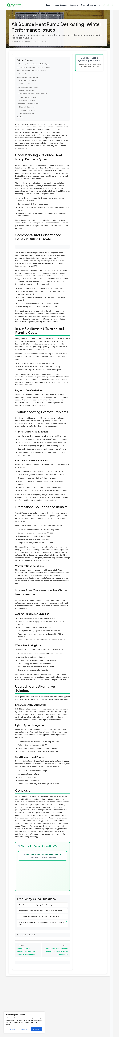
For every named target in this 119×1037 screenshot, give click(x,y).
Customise (12, 1029)
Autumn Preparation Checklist (28, 97)
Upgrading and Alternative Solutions (28, 103)
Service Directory (60, 5)
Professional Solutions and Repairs (27, 87)
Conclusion (20, 117)
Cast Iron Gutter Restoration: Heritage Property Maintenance (26, 951)
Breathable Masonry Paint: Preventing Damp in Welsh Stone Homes (57, 951)
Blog (15, 16)
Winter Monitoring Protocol (27, 100)
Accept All (36, 1029)
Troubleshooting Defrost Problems (27, 77)
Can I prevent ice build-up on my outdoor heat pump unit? (39, 916)
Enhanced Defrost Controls (27, 107)
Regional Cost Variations (26, 74)
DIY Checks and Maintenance (28, 84)
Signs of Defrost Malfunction (27, 80)
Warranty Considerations (26, 90)
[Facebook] (108, 5)
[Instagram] (104, 5)
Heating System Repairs (25, 16)
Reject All (24, 1029)
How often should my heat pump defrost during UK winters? (39, 905)
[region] (24, 1022)
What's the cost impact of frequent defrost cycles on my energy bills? (41, 923)
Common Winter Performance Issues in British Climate (33, 67)
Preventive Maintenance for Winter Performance (32, 94)
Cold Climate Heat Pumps (26, 113)
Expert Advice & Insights (90, 5)
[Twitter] (112, 5)
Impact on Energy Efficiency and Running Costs (31, 70)
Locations (74, 5)
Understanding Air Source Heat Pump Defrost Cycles (33, 64)
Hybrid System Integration (27, 110)
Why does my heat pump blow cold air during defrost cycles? (40, 910)
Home (47, 5)
